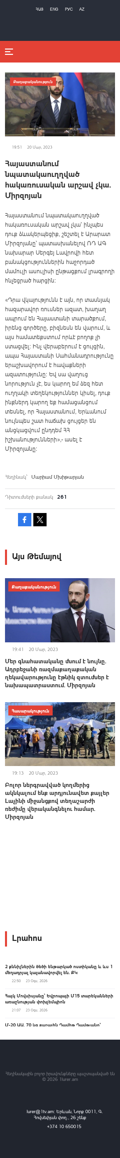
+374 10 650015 (64, 1126)
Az (81, 9)
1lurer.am (68, 1079)
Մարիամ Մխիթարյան (57, 476)
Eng (54, 9)
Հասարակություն (30, 710)
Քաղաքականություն (33, 81)
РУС (69, 9)
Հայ (39, 9)
